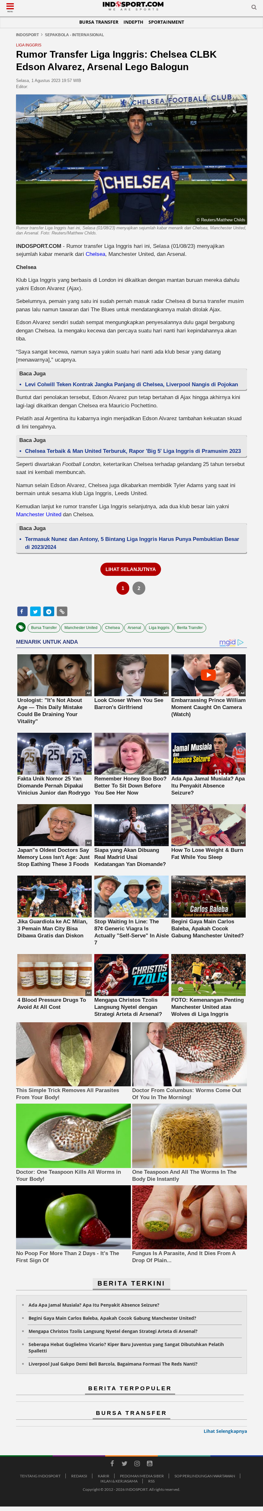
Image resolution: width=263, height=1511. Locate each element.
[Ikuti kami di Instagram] (137, 1464)
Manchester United (38, 514)
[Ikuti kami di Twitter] (124, 1464)
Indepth (133, 22)
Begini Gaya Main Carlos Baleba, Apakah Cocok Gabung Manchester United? (112, 1318)
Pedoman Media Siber (142, 1476)
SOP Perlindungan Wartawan (204, 1476)
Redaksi (79, 1476)
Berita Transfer (190, 627)
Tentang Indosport (40, 1476)
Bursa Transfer (98, 22)
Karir (103, 1476)
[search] (254, 8)
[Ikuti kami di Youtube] (149, 1464)
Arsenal (134, 627)
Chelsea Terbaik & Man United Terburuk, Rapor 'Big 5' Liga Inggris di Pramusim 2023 (133, 451)
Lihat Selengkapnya (225, 1431)
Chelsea (95, 254)
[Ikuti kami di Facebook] (112, 1464)
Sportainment (166, 22)
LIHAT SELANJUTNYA (131, 569)
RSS (151, 1481)
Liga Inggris (159, 627)
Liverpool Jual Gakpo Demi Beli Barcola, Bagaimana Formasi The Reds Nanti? (113, 1364)
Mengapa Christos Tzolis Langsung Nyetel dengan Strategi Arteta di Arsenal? (113, 1331)
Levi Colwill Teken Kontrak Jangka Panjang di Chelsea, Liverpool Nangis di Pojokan (131, 384)
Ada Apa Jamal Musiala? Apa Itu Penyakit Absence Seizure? (94, 1305)
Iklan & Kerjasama (119, 1481)
